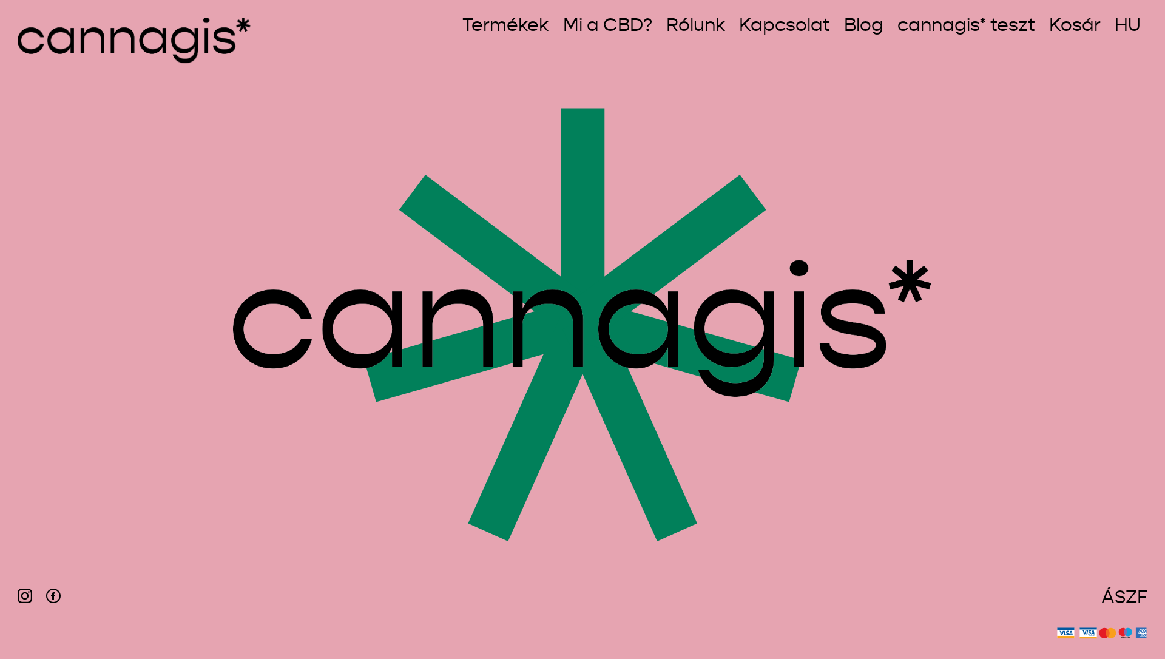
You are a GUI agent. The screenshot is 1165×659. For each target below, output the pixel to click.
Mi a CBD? (607, 26)
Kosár (1075, 26)
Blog (863, 26)
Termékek (505, 26)
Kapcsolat (784, 26)
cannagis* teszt (966, 26)
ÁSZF (1124, 598)
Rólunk (695, 26)
